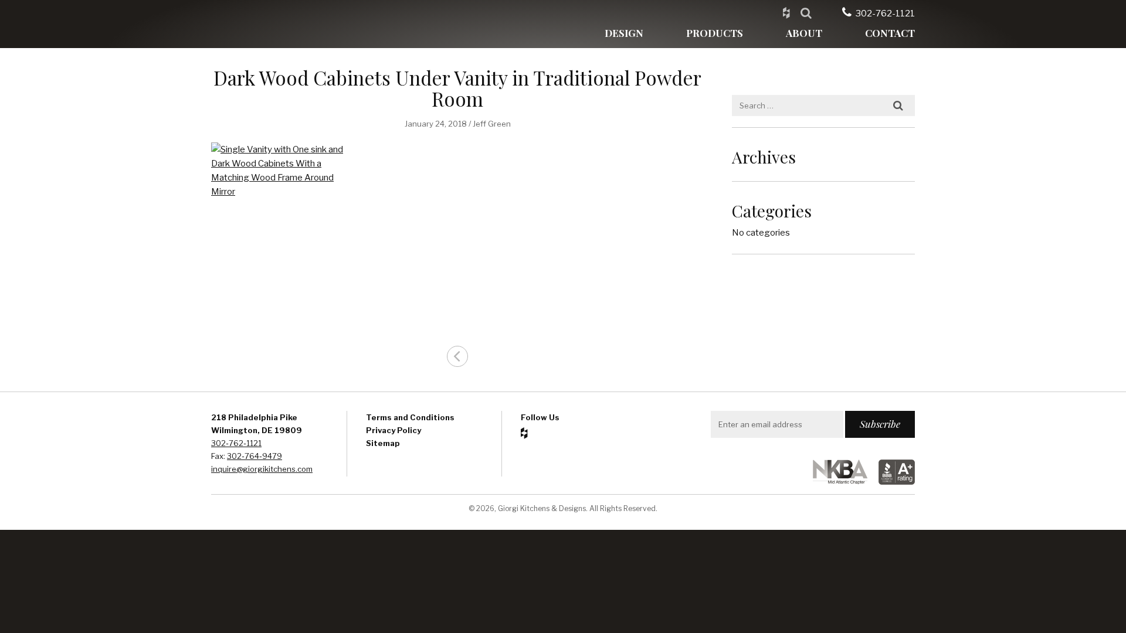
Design (624, 32)
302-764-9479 (254, 456)
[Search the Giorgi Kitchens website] (806, 12)
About (804, 32)
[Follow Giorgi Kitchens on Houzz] (786, 12)
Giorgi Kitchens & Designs (266, 24)
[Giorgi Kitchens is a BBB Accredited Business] (892, 481)
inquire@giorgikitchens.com (262, 469)
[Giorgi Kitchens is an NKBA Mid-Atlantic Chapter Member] (835, 481)
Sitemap (383, 443)
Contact (890, 32)
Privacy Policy (393, 430)
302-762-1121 (885, 13)
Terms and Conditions (410, 417)
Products (714, 32)
